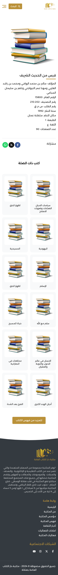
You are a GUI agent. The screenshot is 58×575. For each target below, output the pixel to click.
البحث (13, 6)
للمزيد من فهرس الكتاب (29, 420)
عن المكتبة (50, 511)
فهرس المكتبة (48, 521)
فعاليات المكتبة (47, 535)
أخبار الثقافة (49, 525)
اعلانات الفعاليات (47, 530)
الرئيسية (51, 507)
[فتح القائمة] (4, 6)
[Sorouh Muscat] (50, 6)
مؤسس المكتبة (47, 516)
